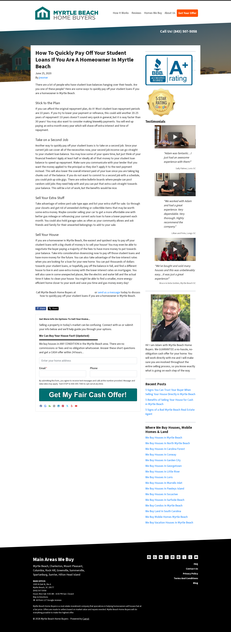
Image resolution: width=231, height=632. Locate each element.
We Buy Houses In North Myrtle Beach (167, 443)
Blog (195, 583)
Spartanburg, (40, 575)
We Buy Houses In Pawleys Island (164, 489)
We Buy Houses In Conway (160, 455)
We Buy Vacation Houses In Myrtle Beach (169, 523)
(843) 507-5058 (185, 31)
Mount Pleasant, (73, 566)
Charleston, (57, 566)
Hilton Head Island (69, 575)
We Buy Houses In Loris (159, 477)
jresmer (43, 78)
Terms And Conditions (186, 578)
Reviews (136, 13)
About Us (170, 13)
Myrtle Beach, (41, 566)
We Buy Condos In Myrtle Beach (163, 506)
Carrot (86, 619)
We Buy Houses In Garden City (163, 460)
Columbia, (39, 570)
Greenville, (63, 570)
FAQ (196, 564)
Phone (93, 368)
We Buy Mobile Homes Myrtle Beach (166, 517)
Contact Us (192, 568)
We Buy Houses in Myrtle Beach (163, 438)
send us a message (109, 292)
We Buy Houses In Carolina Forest (165, 449)
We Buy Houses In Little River (162, 472)
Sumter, (53, 575)
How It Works (121, 13)
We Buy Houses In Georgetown (163, 466)
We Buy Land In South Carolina (163, 511)
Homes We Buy (153, 13)
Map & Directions (40, 596)
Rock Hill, (51, 570)
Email (43, 368)
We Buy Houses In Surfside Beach (164, 500)
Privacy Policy (190, 573)
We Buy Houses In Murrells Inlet (163, 483)
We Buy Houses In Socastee (161, 494)
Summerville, (77, 570)
